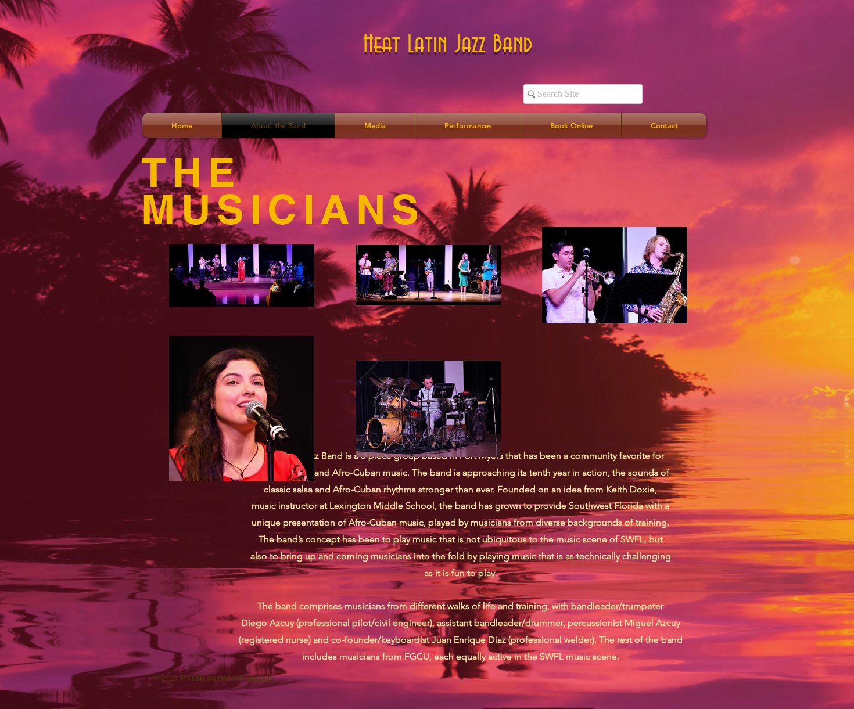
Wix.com (260, 678)
